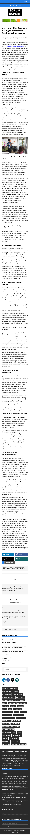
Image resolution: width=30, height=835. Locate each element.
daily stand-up (20, 697)
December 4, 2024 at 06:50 (15, 602)
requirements (9, 562)
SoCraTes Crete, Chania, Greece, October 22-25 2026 (14, 781)
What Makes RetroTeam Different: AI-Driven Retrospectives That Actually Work (14, 646)
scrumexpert (18, 37)
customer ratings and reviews (15, 46)
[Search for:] (15, 669)
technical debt (17, 735)
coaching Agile (6, 694)
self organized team (8, 729)
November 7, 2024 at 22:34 (15, 582)
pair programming (7, 712)
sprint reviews (6, 735)
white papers (6, 744)
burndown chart (7, 691)
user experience (14, 738)
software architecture (8, 732)
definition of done (7, 700)
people (17, 712)
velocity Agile (15, 741)
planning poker (6, 715)
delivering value (19, 700)
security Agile (15, 726)
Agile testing (13, 688)
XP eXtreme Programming (19, 744)
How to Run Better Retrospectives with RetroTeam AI (13, 652)
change (16, 691)
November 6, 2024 (7, 37)
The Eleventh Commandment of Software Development (15, 776)
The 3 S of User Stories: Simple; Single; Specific (13, 778)
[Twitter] (10, 5)
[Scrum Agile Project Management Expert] (15, 12)
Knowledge (13, 38)
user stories (5, 741)
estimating (5, 706)
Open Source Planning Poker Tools (15, 801)
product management (8, 718)
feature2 (20, 706)
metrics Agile (17, 709)
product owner (21, 718)
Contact (3, 815)
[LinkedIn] (13, 5)
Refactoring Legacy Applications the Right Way (13, 786)
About (3, 813)
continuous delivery (8, 697)
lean (10, 709)
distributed (12, 703)
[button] (8, 554)
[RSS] (19, 5)
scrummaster (15, 723)
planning (23, 712)
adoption (5, 688)
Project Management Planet (8, 826)
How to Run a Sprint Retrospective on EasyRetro (12, 657)
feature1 (13, 706)
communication (17, 694)
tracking (4, 738)
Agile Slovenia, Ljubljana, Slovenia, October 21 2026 (14, 783)
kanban (4, 709)
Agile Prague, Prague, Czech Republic (11, 639)
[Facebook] (16, 5)
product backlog (18, 715)
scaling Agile (6, 723)
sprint (19, 732)
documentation (21, 703)
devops (4, 703)
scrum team (5, 726)
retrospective (16, 720)
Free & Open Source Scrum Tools (10, 823)
